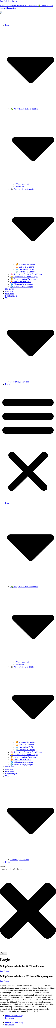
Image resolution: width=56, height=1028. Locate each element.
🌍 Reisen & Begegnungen (21, 286)
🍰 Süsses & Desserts (25, 267)
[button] (28, 443)
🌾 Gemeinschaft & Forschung (23, 279)
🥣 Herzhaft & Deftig (25, 269)
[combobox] (12, 869)
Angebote (9, 291)
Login (7, 384)
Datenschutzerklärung (14, 1016)
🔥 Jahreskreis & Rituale (20, 281)
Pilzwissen (20, 186)
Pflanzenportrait (22, 184)
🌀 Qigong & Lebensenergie (22, 284)
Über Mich (9, 293)
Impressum (9, 1018)
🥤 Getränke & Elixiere (25, 272)
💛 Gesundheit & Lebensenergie (24, 277)
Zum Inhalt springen (8, 1)
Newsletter (9, 289)
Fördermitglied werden (19, 382)
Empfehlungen (11, 296)
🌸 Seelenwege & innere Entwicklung (26, 274)
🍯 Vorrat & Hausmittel (25, 264)
